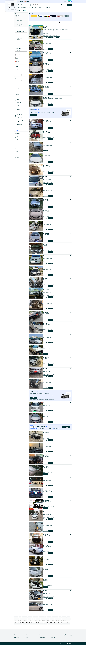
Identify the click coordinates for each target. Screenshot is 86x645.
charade (36, 620)
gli (45, 617)
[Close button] (16, 1)
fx (34, 618)
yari (50, 618)
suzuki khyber (17, 622)
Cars (27, 7)
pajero (47, 622)
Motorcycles (31, 7)
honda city (16, 617)
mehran (23, 617)
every (15, 620)
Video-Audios (40, 7)
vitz (39, 617)
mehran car (43, 620)
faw (21, 624)
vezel (64, 622)
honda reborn (22, 622)
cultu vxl (68, 622)
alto (26, 617)
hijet (65, 620)
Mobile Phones (23, 7)
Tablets (44, 7)
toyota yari (35, 622)
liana (53, 618)
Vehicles (18, 9)
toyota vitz (62, 620)
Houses (35, 7)
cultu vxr (42, 624)
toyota (60, 618)
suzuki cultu (53, 617)
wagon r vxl (39, 622)
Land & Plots (48, 7)
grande (56, 618)
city (57, 617)
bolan (48, 618)
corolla (37, 617)
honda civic (30, 617)
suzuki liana (50, 622)
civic (33, 617)
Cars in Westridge (30, 9)
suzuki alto (21, 618)
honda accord (28, 622)
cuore (54, 622)
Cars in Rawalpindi (23, 9)
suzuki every (68, 618)
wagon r (29, 618)
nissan (58, 622)
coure (68, 617)
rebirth (30, 624)
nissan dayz (34, 624)
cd (50, 617)
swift (60, 617)
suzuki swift (63, 618)
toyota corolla (64, 617)
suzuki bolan (38, 618)
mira (47, 617)
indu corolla (55, 624)
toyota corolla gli (25, 620)
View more (16, 130)
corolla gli (48, 620)
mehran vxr (52, 620)
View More (42, 626)
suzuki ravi (24, 624)
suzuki (42, 617)
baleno (30, 620)
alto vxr (26, 618)
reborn (40, 620)
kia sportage (19, 620)
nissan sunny (57, 620)
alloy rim (46, 624)
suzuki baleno (50, 624)
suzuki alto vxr (64, 624)
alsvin (38, 624)
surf (31, 622)
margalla (60, 624)
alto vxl (69, 624)
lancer (68, 620)
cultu (20, 617)
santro (42, 618)
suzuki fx (61, 622)
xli (32, 618)
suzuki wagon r (17, 624)
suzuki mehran (17, 618)
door (43, 622)
